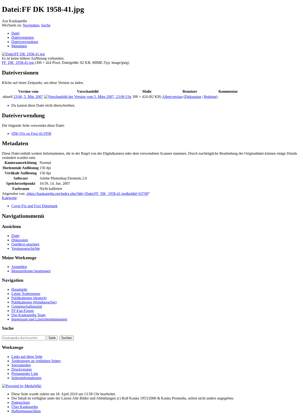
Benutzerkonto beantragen (31, 271)
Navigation (31, 25)
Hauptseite (19, 289)
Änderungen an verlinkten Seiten (36, 361)
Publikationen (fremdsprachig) (34, 302)
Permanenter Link (24, 374)
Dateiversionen (22, 37)
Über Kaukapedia (24, 407)
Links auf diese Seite (26, 357)
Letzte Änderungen (25, 294)
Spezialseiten (21, 365)
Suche (45, 25)
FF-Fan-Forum (22, 311)
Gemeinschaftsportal (26, 306)
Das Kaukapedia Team (28, 315)
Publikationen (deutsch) (29, 298)
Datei (15, 33)
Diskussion (193, 97)
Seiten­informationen (26, 378)
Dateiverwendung (24, 42)
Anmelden (19, 267)
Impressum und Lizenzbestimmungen (39, 319)
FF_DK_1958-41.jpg (18, 63)
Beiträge (210, 97)
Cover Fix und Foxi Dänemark (34, 206)
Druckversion (21, 369)
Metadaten (19, 46)
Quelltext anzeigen (25, 244)
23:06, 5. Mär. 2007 (28, 97)
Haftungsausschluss (26, 411)
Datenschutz (20, 402)
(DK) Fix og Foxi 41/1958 (31, 134)
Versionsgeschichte (25, 248)
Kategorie (9, 198)
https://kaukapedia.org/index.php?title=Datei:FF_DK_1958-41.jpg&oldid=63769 (87, 194)
